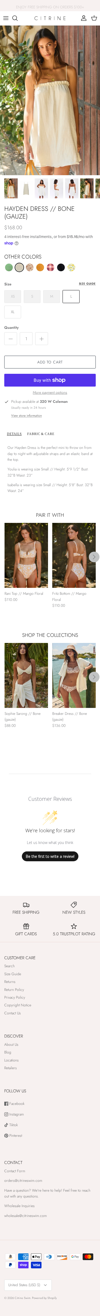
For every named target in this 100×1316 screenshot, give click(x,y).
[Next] (94, 557)
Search (9, 966)
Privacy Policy (14, 997)
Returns (9, 981)
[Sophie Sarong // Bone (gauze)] (26, 675)
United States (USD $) (24, 1285)
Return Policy (14, 989)
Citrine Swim (22, 1298)
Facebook (16, 1104)
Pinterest (15, 1136)
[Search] (17, 18)
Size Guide (87, 284)
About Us (11, 1044)
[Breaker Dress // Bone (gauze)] (74, 675)
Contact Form (14, 1171)
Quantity (11, 327)
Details (14, 434)
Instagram (16, 1114)
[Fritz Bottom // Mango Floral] (74, 555)
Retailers (10, 1068)
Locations (11, 1060)
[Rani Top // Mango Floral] (26, 555)
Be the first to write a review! (50, 856)
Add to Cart (50, 362)
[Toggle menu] (6, 18)
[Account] (82, 18)
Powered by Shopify (44, 1298)
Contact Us (12, 1013)
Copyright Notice (17, 1005)
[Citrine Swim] (50, 18)
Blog (7, 1052)
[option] (50, 100)
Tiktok (13, 1125)
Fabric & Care (40, 434)
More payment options (50, 392)
